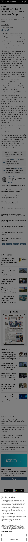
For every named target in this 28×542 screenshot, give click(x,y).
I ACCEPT (14, 535)
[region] (14, 517)
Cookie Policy (13, 513)
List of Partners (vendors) (7, 531)
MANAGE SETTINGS (14, 539)
